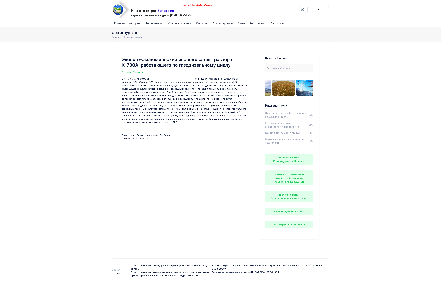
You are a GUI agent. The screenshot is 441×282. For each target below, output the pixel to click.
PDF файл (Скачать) (132, 72)
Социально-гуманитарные (282, 133)
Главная (116, 37)
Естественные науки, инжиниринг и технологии (282, 124)
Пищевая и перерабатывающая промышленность (285, 115)
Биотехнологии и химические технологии (284, 140)
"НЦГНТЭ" (117, 273)
